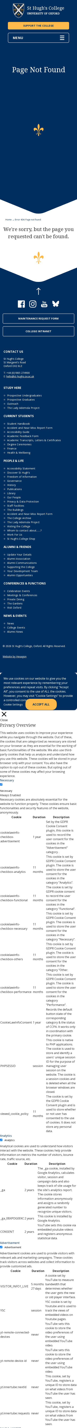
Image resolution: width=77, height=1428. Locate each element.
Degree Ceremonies (19, 444)
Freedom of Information (22, 476)
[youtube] (44, 307)
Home (8, 219)
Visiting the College (18, 526)
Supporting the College (21, 567)
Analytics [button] (6, 1136)
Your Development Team (22, 571)
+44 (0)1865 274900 (18, 372)
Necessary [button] (7, 780)
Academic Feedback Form (23, 436)
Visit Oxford (14, 607)
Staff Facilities (15, 505)
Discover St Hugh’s (18, 472)
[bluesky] (55, 307)
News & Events (15, 616)
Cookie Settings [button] (13, 704)
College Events (16, 627)
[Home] (18, 17)
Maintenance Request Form (38, 318)
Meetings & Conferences (22, 595)
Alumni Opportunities (20, 575)
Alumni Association (18, 558)
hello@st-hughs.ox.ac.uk (20, 376)
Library (11, 493)
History (11, 485)
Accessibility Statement (21, 468)
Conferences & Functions (25, 583)
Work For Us (14, 534)
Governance (14, 481)
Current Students (19, 416)
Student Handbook (18, 423)
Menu (18, 38)
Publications (14, 489)
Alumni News (15, 631)
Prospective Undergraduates (24, 395)
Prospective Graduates (21, 399)
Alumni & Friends (17, 547)
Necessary (6, 790)
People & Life (14, 461)
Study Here (12, 388)
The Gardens (15, 603)
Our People (14, 497)
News (10, 623)
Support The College (38, 25)
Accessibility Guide (18, 432)
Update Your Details (19, 554)
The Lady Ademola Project (23, 408)
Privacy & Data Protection (23, 501)
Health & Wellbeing (18, 452)
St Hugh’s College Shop (21, 538)
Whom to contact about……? (24, 530)
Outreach (12, 403)
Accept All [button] (41, 704)
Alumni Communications (22, 563)
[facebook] (21, 307)
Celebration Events (18, 591)
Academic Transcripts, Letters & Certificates (34, 440)
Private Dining (15, 599)
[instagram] (32, 307)
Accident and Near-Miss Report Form (29, 427)
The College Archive (19, 518)
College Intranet (39, 331)
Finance (11, 448)
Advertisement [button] (10, 1243)
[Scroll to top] (38, 292)
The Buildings (15, 509)
